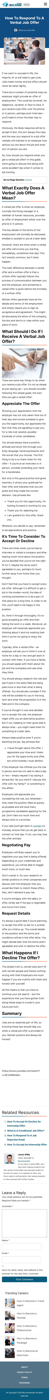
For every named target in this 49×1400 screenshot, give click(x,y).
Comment (7, 1206)
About (24, 1367)
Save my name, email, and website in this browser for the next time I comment (22, 1272)
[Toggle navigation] (45, 4)
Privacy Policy (24, 1372)
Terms (24, 1377)
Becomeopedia (24, 1161)
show (28, 180)
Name (5, 1240)
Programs (24, 1383)
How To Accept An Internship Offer (27, 1144)
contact (37, 826)
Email (5, 1253)
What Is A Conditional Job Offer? (25, 1130)
